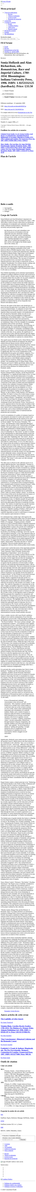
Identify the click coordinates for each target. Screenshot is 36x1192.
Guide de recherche (10, 1149)
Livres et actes (12, 17)
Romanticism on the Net (11, 50)
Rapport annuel (12, 29)
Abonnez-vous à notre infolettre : (11, 1138)
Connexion (7, 21)
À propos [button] (7, 22)
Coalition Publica (13, 26)
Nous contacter (8, 1150)
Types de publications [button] (10, 12)
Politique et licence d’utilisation (13, 1186)
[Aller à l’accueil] (6, 1)
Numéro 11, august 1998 (11, 51)
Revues (10, 14)
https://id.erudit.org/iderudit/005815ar (15, 106)
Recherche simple (6, 37)
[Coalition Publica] (6, 1179)
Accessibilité (8, 1147)
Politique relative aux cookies (13, 1185)
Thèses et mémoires (14, 16)
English (6, 32)
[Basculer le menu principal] (1, 5)
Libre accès (11, 27)
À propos (13, 22)
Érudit (10, 24)
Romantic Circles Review (11, 1011)
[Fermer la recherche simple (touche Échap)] (3, 3)
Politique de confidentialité (12, 1183)
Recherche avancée (10, 30)
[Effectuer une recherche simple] (1, 3)
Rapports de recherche (14, 19)
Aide (5, 1145)
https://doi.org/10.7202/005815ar (14, 109)
